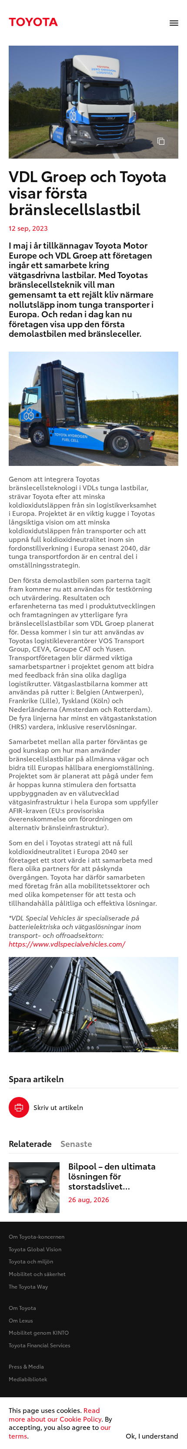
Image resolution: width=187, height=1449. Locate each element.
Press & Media (26, 1366)
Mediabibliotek (28, 1379)
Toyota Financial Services (39, 1345)
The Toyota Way (28, 1286)
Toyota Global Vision (35, 1249)
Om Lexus (21, 1320)
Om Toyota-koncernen (36, 1236)
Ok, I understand (152, 1436)
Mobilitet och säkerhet (37, 1273)
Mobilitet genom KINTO (39, 1332)
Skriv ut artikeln (58, 1107)
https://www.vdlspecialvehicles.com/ (67, 943)
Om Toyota (22, 1307)
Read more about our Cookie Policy (55, 1414)
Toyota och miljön (31, 1261)
